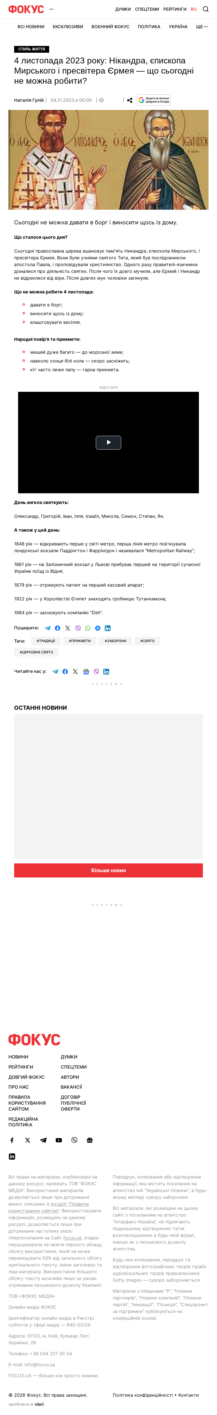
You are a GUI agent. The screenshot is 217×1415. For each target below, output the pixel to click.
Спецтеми (147, 9)
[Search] (206, 9)
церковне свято (37, 652)
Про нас (18, 1087)
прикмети (81, 641)
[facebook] (12, 1140)
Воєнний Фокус (110, 26)
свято (149, 641)
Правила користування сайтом (27, 1103)
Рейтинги (174, 9)
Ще (199, 26)
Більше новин (108, 870)
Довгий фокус (26, 1077)
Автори (70, 1077)
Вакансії (71, 1087)
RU (194, 9)
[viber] (74, 1140)
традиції (47, 641)
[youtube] (58, 1140)
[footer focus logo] (34, 1039)
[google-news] (89, 1140)
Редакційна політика (23, 1122)
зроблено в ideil (26, 1405)
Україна (178, 26)
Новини (18, 1057)
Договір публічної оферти (73, 1103)
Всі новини (31, 26)
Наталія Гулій (29, 100)
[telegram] (43, 1140)
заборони (116, 641)
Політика (149, 26)
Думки (123, 9)
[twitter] (27, 1140)
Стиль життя (31, 49)
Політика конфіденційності (143, 1395)
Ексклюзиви (68, 26)
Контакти (188, 1395)
